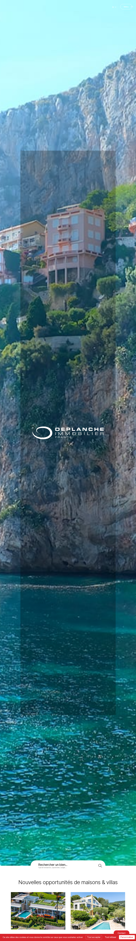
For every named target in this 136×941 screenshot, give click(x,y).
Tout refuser (110, 937)
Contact (121, 933)
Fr (113, 7)
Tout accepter (94, 937)
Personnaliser (126, 937)
